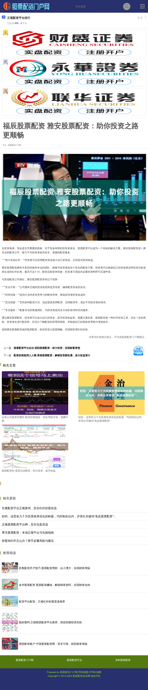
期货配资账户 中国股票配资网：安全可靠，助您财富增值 (53, 644)
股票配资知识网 (81, 676)
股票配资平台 (74, 660)
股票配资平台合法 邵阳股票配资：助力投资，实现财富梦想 (47, 348)
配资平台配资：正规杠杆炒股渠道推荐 (42, 601)
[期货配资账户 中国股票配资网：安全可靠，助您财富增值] (10, 644)
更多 (140, 18)
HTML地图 (95, 672)
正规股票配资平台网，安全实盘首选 (25, 524)
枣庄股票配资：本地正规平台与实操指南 (28, 532)
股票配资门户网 (24, 660)
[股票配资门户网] (26, 6)
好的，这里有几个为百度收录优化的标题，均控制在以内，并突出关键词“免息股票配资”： (59, 516)
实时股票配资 (122, 660)
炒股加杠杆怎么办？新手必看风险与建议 (28, 540)
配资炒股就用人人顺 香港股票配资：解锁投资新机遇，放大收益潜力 (52, 355)
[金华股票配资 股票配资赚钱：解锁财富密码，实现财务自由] (10, 584)
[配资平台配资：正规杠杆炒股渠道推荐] (10, 601)
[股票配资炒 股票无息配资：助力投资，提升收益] (35, 446)
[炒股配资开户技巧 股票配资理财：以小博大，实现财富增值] (10, 567)
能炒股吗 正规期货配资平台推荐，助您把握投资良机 (50, 622)
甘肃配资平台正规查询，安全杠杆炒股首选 (29, 508)
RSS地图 (83, 672)
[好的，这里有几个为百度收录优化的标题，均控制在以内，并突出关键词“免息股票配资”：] (111, 392)
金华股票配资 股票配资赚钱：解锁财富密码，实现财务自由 (54, 585)
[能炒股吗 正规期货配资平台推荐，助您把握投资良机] (10, 622)
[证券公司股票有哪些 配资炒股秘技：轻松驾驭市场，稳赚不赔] (35, 392)
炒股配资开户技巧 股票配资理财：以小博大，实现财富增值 (54, 568)
